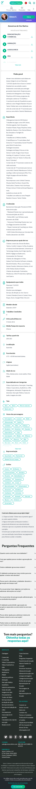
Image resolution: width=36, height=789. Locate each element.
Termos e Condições (25, 715)
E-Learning (5, 660)
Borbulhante (18, 476)
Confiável (8, 479)
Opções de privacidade (26, 722)
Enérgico (22, 472)
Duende (27, 429)
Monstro (16, 439)
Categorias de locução (26, 678)
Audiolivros (5, 672)
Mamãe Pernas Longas (12, 459)
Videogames (5, 670)
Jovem (7, 469)
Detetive (17, 429)
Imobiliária (5, 685)
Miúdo (19, 436)
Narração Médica (7, 682)
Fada (18, 432)
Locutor (19, 419)
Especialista (8, 432)
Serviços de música (7, 705)
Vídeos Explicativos (8, 665)
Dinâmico (18, 489)
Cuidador (8, 425)
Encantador (8, 503)
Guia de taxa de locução (26, 661)
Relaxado (8, 496)
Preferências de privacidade (18, 783)
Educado (27, 496)
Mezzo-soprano (25, 405)
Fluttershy (19, 456)
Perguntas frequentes (26, 658)
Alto (6, 405)
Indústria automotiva (8, 687)
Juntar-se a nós (23, 707)
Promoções (22, 10)
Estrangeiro (8, 419)
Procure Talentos (11, 10)
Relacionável (23, 486)
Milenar (27, 436)
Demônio (7, 429)
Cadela (19, 422)
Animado (17, 496)
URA (3, 667)
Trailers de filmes (7, 697)
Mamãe (7, 439)
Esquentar (18, 479)
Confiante (8, 493)
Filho (16, 425)
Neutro (7, 500)
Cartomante (8, 436)
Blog (20, 656)
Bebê (27, 419)
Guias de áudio (6, 690)
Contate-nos (23, 712)
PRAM (4, 675)
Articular (18, 493)
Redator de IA (6, 725)
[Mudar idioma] (26, 3)
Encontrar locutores (25, 668)
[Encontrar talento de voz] (30, 3)
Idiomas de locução (25, 671)
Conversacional (9, 472)
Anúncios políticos (7, 677)
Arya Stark (8, 456)
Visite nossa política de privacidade (20, 780)
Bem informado (9, 486)
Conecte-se (22, 705)
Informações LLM (24, 730)
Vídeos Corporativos (8, 662)
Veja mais (18, 65)
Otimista (16, 500)
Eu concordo (18, 787)
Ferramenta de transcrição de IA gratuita (7, 714)
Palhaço (25, 425)
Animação (5, 680)
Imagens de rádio (7, 692)
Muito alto (8, 409)
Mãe (25, 439)
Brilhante (16, 469)
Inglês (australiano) (19, 30)
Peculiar (7, 476)
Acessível (8, 489)
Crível (17, 482)
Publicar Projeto (16, 3)
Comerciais (5, 657)
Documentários (6, 695)
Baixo (14, 405)
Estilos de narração (25, 681)
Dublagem (5, 653)
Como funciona (23, 653)
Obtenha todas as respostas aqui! (18, 639)
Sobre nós (22, 710)
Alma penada (9, 422)
